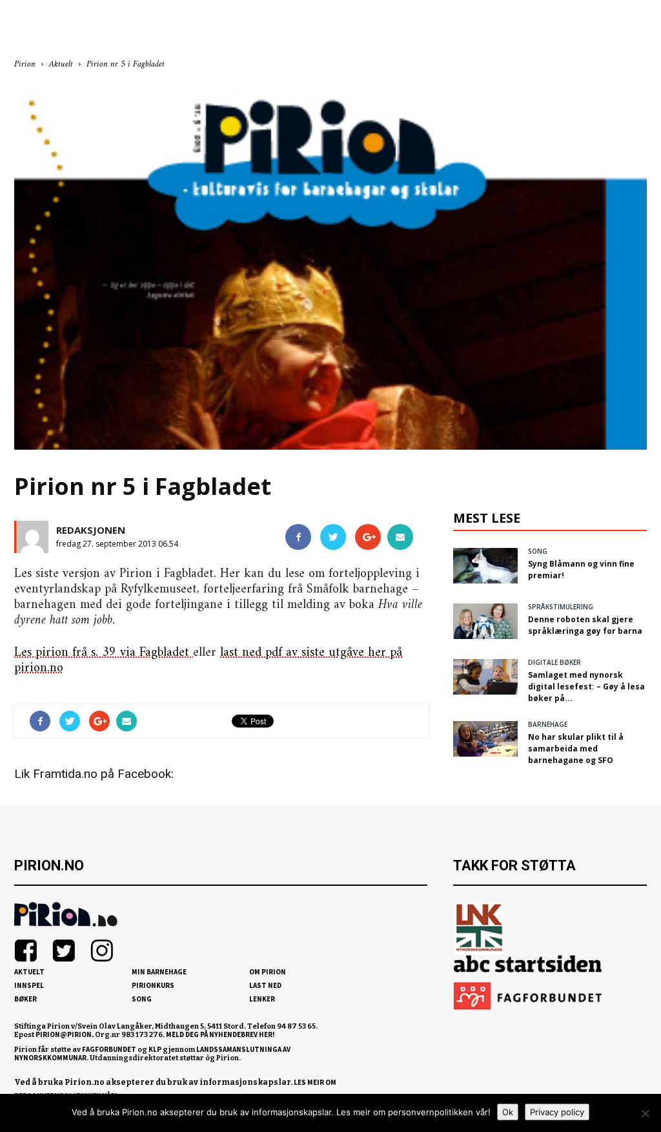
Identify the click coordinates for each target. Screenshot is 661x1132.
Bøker (25, 998)
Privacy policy (557, 1112)
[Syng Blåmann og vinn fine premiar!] (485, 565)
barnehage (547, 724)
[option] (330, 267)
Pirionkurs (153, 985)
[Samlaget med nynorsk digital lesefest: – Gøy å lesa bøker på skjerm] (485, 676)
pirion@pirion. (65, 1034)
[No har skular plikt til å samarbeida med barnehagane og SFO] (485, 738)
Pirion (25, 64)
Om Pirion (267, 971)
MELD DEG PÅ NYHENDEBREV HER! (220, 1034)
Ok (507, 1112)
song (537, 551)
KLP (154, 1049)
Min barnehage (159, 971)
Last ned (265, 985)
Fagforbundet (109, 1049)
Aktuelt (29, 971)
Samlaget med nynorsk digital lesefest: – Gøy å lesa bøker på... (586, 686)
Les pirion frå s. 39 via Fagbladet (103, 653)
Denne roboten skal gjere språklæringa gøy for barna (585, 625)
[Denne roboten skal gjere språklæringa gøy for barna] (485, 620)
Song (142, 998)
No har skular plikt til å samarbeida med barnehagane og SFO (576, 748)
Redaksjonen (90, 529)
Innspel (29, 985)
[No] (644, 1113)
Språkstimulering (560, 606)
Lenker (262, 998)
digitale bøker (554, 662)
